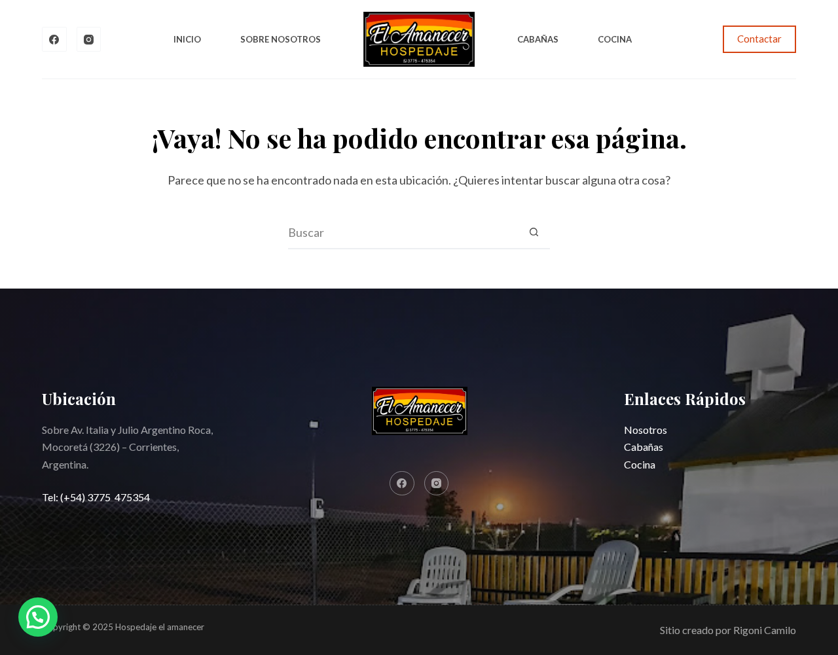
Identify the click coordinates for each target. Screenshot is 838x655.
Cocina (615, 39)
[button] (38, 617)
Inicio (187, 39)
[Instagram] (89, 39)
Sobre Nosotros (280, 39)
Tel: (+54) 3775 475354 (96, 497)
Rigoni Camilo (764, 630)
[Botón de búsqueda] (533, 232)
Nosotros (645, 429)
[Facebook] (54, 39)
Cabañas (537, 39)
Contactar (759, 38)
